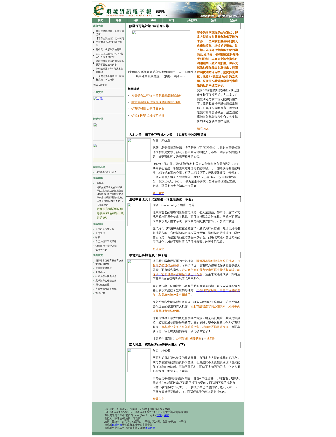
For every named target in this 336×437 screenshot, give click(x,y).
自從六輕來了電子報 (105, 241)
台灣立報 (100, 233)
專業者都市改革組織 (105, 288)
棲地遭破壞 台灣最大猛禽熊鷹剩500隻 (156, 102)
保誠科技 (117, 424)
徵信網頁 (150, 427)
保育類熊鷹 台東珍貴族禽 (147, 108)
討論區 (233, 20)
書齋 (153, 20)
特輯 (136, 20)
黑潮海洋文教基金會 (105, 280)
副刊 (171, 20)
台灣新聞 (182, 338)
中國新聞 (209, 338)
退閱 (166, 415)
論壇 (213, 20)
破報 (97, 237)
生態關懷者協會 (103, 268)
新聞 (100, 20)
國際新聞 (195, 338)
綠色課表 (192, 20)
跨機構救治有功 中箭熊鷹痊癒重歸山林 (156, 95)
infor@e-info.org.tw (145, 415)
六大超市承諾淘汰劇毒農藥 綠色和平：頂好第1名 (110, 213)
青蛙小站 (100, 272)
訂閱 (159, 415)
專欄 (118, 20)
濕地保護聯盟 (102, 284)
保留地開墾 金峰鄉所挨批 (147, 115)
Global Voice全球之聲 (106, 245)
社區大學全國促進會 (105, 276)
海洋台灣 (100, 293)
